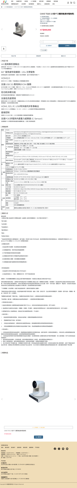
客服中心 (39, 4)
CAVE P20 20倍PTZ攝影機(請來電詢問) (15, 430)
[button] (36, 29)
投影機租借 (31, 4)
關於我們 (7, 447)
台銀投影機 (46, 4)
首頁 (12, 1)
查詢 (2, 447)
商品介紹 (13, 56)
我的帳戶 (13, 447)
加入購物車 (49, 45)
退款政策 (19, 447)
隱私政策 (25, 447)
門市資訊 (37, 447)
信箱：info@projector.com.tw (8, 456)
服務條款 (31, 447)
